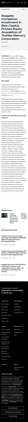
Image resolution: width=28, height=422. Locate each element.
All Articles (5, 6)
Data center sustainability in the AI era (12, 291)
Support (3, 326)
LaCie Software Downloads (5, 338)
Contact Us (4, 359)
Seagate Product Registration (5, 343)
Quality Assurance (19, 313)
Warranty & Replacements (5, 352)
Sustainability (17, 307)
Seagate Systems (6, 356)
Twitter (22, 91)
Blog (15, 335)
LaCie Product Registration (5, 348)
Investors (3, 364)
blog (11, 95)
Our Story (16, 304)
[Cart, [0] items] (18, 2)
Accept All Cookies (13, 408)
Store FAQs (4, 313)
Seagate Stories (5, 9)
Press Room (17, 330)
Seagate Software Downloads (6, 333)
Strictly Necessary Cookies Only (13, 412)
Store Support (5, 318)
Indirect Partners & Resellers (19, 368)
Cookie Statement (17, 384)
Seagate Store (5, 301)
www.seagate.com (6, 91)
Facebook (4, 93)
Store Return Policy (6, 315)
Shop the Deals (5, 304)
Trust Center (17, 310)
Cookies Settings (13, 416)
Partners (16, 364)
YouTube (21, 93)
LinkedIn (9, 93)
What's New (4, 310)
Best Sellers (4, 307)
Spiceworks (15, 93)
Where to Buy (5, 321)
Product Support (5, 330)
